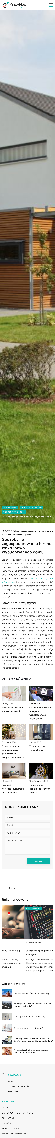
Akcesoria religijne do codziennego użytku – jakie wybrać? (31, 1051)
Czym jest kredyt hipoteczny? (28, 1028)
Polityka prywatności (19, 1086)
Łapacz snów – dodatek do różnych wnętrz (39, 789)
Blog (10, 1081)
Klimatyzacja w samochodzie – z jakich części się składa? (33, 1004)
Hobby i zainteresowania (14, 1133)
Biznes (5, 1107)
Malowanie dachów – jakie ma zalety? (32, 993)
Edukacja (6, 1123)
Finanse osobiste (10, 1128)
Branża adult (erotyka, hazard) (18, 1113)
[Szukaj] (5, 888)
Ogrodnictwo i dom (13, 512)
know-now (11, 507)
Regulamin (13, 1091)
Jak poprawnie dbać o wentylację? (30, 1016)
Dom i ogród (8, 1118)
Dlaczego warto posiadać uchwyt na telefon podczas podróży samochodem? (33, 1039)
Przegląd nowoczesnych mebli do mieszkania (13, 789)
